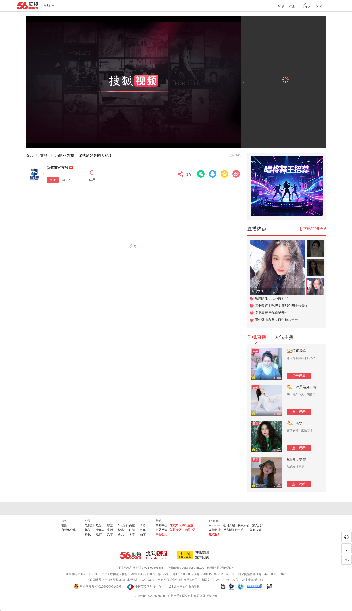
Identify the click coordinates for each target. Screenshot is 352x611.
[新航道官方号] (34, 174)
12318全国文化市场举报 (184, 586)
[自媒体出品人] (71, 167)
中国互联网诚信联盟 (114, 574)
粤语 (143, 525)
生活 (110, 530)
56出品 (122, 525)
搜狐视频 (159, 555)
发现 (44, 155)
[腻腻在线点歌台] (277, 242)
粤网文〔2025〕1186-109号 (219, 580)
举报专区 (176, 530)
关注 (53, 180)
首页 (29, 155)
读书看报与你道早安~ (271, 312)
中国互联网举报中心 (148, 586)
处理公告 (190, 530)
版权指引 (215, 534)
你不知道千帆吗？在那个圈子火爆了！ (283, 305)
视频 (64, 525)
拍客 (143, 534)
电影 (99, 525)
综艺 (110, 525)
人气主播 (284, 337)
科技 (88, 534)
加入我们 (258, 525)
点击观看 (299, 376)
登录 (281, 6)
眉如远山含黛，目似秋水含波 (276, 320)
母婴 (132, 534)
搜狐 (193, 555)
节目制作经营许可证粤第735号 (178, 580)
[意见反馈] (346, 560)
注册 (292, 6)
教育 (99, 534)
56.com (27, 6)
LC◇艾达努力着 (304, 387)
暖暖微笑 (299, 351)
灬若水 (297, 423)
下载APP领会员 (314, 229)
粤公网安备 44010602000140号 (100, 586)
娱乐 (143, 530)
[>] (306, 6)
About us (215, 525)
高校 (132, 525)
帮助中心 (161, 525)
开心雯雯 (299, 459)
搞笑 (88, 530)
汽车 (110, 534)
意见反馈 (161, 530)
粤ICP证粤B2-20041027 (219, 574)
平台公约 (161, 534)
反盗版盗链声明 (233, 530)
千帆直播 (257, 337)
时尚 (132, 530)
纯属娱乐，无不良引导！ (273, 298)
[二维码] (346, 537)
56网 (130, 555)
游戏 (121, 530)
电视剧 (89, 525)
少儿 (121, 534)
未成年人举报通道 (181, 525)
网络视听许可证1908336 (82, 574)
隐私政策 (255, 530)
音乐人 (100, 530)
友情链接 (215, 530)
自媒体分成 (68, 530)
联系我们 (243, 525)
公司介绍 (229, 525)
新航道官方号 (57, 168)
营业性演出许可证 (253, 580)
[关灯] (346, 548)
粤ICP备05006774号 (186, 574)
